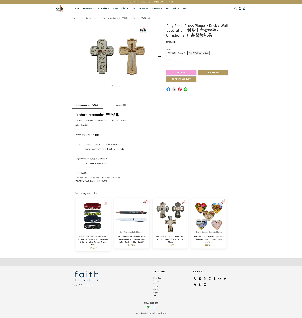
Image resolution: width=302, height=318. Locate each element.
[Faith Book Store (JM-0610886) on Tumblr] (214, 280)
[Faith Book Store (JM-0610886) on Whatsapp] (199, 286)
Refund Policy (161, 313)
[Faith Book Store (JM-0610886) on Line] (204, 286)
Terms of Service (141, 313)
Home (77, 8)
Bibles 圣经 (87, 8)
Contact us (156, 290)
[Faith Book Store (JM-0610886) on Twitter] (195, 280)
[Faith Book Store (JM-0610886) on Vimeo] (224, 280)
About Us (155, 287)
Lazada (155, 296)
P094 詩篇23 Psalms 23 (176, 53)
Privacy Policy (152, 313)
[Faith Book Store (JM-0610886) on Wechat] (195, 286)
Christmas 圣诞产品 (140, 8)
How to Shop (157, 278)
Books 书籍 (102, 8)
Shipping (155, 284)
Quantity (169, 59)
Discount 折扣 (171, 8)
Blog (184, 8)
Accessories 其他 (119, 8)
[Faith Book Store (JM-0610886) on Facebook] (199, 280)
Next (159, 56)
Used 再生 (156, 8)
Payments (156, 281)
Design (168, 49)
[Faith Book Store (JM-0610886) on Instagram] (209, 280)
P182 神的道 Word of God (198, 53)
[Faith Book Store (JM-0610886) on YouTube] (219, 280)
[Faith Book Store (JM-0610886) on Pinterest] (204, 280)
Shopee (155, 293)
